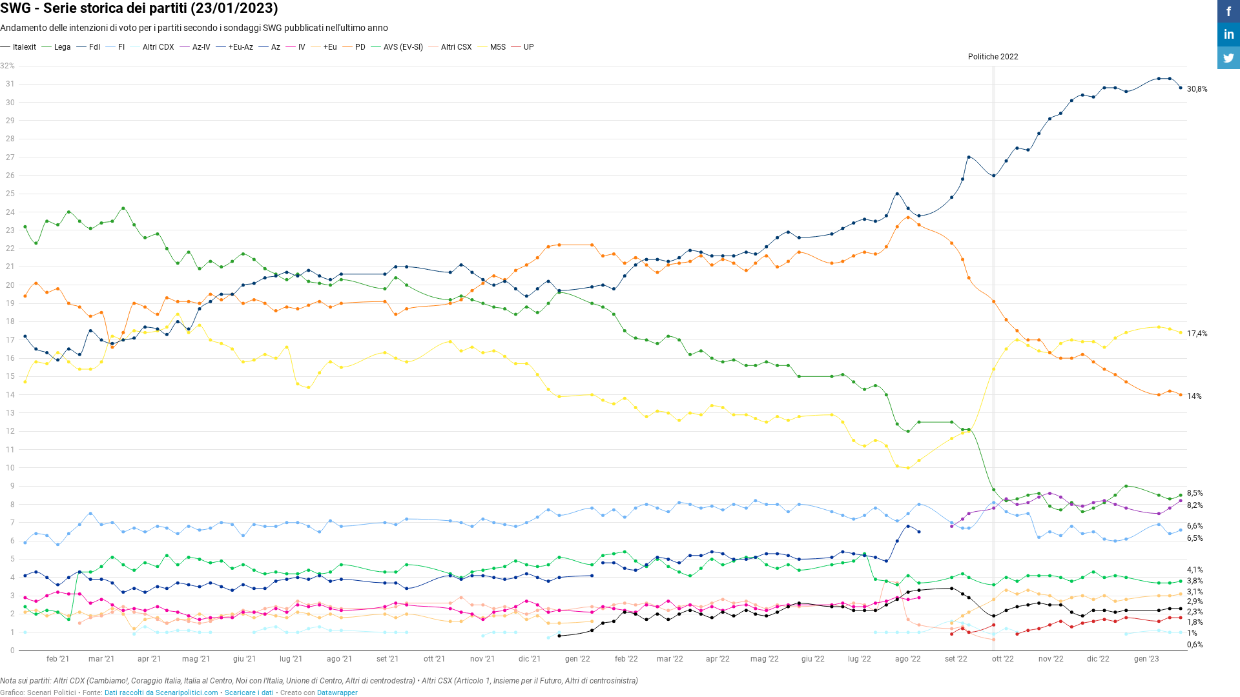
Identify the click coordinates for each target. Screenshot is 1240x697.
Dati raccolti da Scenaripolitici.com (161, 693)
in (1229, 34)
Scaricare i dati (249, 693)
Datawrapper (337, 693)
